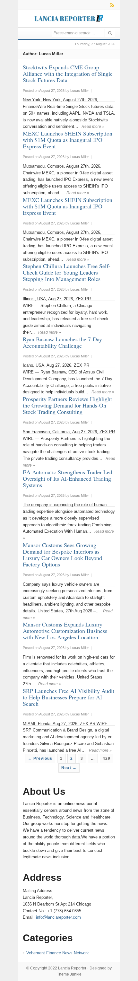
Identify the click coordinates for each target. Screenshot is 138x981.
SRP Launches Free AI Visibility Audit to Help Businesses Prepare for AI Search (68, 697)
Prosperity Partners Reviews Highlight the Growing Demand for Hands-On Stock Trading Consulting (67, 405)
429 (106, 758)
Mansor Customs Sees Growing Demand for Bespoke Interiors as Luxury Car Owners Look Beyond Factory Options (62, 554)
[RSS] (111, 5)
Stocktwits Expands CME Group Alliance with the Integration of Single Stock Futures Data (68, 73)
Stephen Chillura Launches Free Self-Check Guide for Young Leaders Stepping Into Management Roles (66, 272)
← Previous (40, 758)
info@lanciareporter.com (58, 917)
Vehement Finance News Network (57, 952)
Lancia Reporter (72, 968)
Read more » (93, 126)
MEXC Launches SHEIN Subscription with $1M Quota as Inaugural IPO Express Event (67, 139)
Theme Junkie (69, 974)
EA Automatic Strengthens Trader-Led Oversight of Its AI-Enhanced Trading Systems (67, 478)
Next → (69, 768)
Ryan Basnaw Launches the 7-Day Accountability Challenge (62, 342)
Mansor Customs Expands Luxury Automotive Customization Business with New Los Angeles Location (65, 630)
